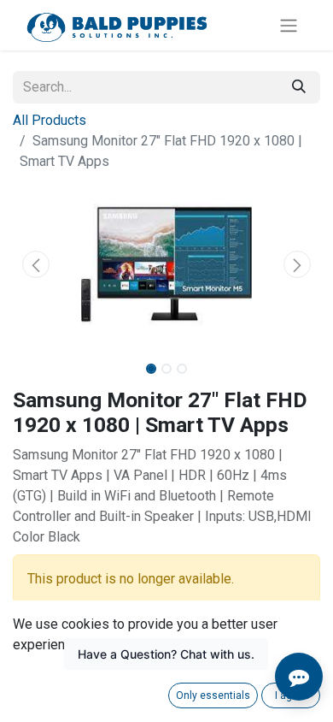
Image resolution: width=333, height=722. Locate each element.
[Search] (299, 87)
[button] (36, 264)
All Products (49, 120)
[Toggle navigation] (289, 25)
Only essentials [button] (213, 695)
